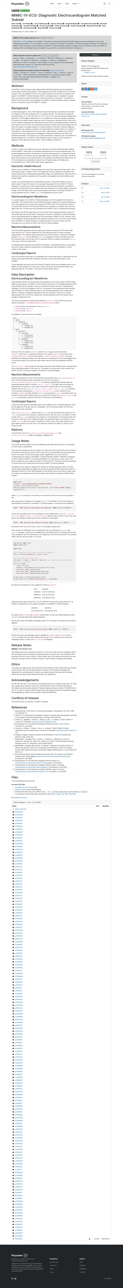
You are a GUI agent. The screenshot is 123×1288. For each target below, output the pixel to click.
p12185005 (19, 1019)
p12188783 (19, 1190)
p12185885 (19, 1069)
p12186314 (18, 1089)
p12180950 (19, 861)
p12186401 (18, 1097)
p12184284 (19, 1002)
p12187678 (18, 1152)
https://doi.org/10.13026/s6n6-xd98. (44, 722)
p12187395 (19, 1143)
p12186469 (19, 1106)
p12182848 (19, 942)
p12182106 (18, 913)
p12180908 (19, 858)
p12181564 (18, 893)
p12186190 (18, 1080)
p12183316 (18, 956)
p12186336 (19, 1092)
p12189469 (19, 1216)
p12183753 (19, 982)
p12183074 (18, 947)
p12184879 (19, 1011)
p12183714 (18, 979)
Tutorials (82, 1272)
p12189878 (19, 1233)
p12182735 (18, 939)
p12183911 (18, 991)
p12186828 (19, 1126)
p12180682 (19, 846)
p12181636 (18, 898)
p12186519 (18, 1109)
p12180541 (18, 838)
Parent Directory (20, 809)
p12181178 (18, 867)
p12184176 (18, 996)
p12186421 (18, 1100)
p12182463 (19, 936)
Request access (20, 789)
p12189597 (19, 1224)
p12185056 (19, 1022)
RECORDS (18, 1239)
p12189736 (19, 1227)
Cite (44, 55)
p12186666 (19, 1120)
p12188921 (18, 1198)
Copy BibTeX (54, 55)
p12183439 (19, 962)
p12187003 (19, 1129)
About (59, 4)
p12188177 (18, 1169)
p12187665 (19, 1149)
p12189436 (19, 1213)
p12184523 (19, 1008)
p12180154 (18, 820)
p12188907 (19, 1195)
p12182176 (18, 921)
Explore (75, 4)
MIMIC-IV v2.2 (90, 72)
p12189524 (19, 1218)
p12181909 (18, 907)
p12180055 (19, 812)
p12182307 (18, 927)
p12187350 (19, 1141)
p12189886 (19, 1236)
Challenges (83, 1269)
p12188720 (18, 1184)
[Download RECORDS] (89, 1239)
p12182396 (19, 930)
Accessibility (107, 1278)
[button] (82, 89)
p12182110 (18, 916)
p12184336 (19, 1005)
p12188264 (19, 1172)
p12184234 (19, 999)
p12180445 (19, 835)
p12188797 (18, 1193)
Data (81, 1262)
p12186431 (18, 1103)
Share (52, 4)
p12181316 (18, 875)
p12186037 (19, 1074)
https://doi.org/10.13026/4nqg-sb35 (25, 67)
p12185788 (19, 1057)
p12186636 (19, 1118)
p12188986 (19, 1201)
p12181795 (18, 901)
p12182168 (18, 919)
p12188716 (18, 1181)
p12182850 (19, 944)
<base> (29, 802)
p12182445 (19, 933)
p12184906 (19, 1014)
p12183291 (18, 953)
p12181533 (18, 887)
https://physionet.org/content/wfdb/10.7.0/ (29, 763)
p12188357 (19, 1178)
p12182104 (18, 910)
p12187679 (18, 1155)
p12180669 (19, 844)
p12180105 (18, 818)
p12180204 (19, 823)
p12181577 (18, 895)
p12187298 (18, 1138)
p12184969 (19, 1017)
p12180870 (19, 852)
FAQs (67, 4)
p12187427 (18, 1146)
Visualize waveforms (20, 797)
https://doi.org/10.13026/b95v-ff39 (93, 138)
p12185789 (19, 1060)
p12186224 (18, 1083)
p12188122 (18, 1167)
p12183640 (19, 973)
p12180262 (18, 826)
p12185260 (19, 1028)
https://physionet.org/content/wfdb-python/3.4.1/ (32, 771)
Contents (95, 55)
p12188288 (19, 1175)
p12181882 (18, 904)
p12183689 (19, 976)
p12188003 (19, 1164)
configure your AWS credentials (65, 794)
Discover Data (54, 1262)
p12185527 (18, 1037)
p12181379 (18, 881)
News (51, 1272)
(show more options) (57, 70)
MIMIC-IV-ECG (21, 41)
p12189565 (19, 1221)
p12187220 (18, 1135)
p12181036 (18, 864)
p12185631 (18, 1043)
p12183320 (19, 959)
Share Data (53, 1265)
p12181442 (18, 884)
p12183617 (18, 970)
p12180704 (19, 849)
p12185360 (19, 1031)
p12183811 (18, 988)
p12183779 (18, 985)
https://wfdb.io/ (64, 724)
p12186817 (18, 1123)
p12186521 (18, 1112)
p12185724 (18, 1051)
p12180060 (19, 815)
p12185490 (19, 1034)
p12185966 (19, 1071)
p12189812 (18, 1230)
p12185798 (19, 1063)
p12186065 (19, 1077)
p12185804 (19, 1066)
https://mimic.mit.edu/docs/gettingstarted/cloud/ (53, 756)
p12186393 (19, 1094)
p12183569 (19, 968)
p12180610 (18, 841)
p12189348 (19, 1207)
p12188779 (18, 1187)
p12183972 (18, 994)
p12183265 (19, 950)
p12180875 (19, 855)
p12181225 (18, 869)
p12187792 (18, 1158)
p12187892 (18, 1161)
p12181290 (18, 872)
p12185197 (18, 1025)
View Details (95, 161)
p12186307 (19, 1086)
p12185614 (18, 1040)
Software (82, 1265)
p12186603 (19, 1115)
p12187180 (18, 1132)
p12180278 (18, 829)
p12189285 (19, 1204)
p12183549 (19, 965)
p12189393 (19, 1210)
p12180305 (19, 832)
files (34, 802)
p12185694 (19, 1045)
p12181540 (18, 890)
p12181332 (18, 878)
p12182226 (18, 924)
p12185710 (18, 1048)
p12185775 (18, 1054)
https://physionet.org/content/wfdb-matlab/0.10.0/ (32, 767)
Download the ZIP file (22, 787)
